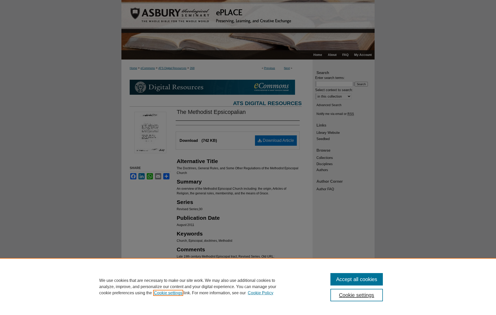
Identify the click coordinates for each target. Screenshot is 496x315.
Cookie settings (168, 293)
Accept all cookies (356, 279)
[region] (248, 286)
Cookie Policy (260, 293)
